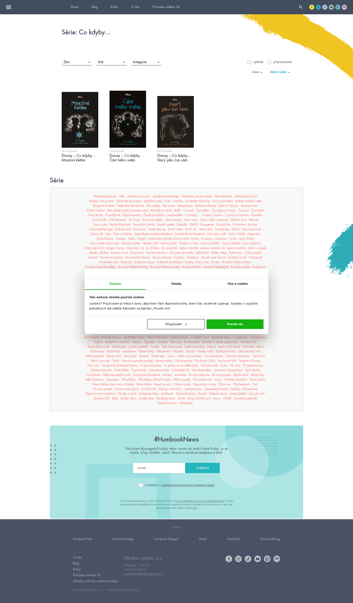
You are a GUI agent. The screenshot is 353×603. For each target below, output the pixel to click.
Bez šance (169, 205)
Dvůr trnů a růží (216, 233)
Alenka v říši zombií (101, 201)
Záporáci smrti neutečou (100, 393)
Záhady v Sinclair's (170, 388)
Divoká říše (223, 224)
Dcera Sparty (173, 219)
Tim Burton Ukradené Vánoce (120, 365)
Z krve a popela (102, 388)
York (255, 384)
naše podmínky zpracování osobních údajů (199, 501)
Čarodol (243, 210)
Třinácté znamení (101, 370)
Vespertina (112, 379)
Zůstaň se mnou (167, 403)
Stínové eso (164, 351)
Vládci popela (181, 379)
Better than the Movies (130, 205)
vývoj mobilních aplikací (123, 590)
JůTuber (103, 252)
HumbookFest (82, 539)
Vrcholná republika (235, 379)
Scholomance (258, 337)
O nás (135, 7)
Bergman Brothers (104, 205)
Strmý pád (130, 356)
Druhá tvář (96, 233)
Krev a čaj (202, 262)
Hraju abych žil (93, 248)
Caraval (188, 210)
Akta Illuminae (223, 196)
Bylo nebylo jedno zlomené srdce (127, 210)
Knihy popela (253, 252)
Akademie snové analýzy (196, 196)
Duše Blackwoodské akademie (154, 233)
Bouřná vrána (249, 205)
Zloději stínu (146, 398)
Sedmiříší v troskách (117, 342)
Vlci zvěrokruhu (202, 379)
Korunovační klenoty (137, 257)
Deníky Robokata (120, 224)
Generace (221, 238)
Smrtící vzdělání (138, 346)
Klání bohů (202, 252)
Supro (171, 356)
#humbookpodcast (105, 196)
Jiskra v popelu (257, 248)
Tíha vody (93, 365)
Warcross (225, 384)
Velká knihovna (94, 379)
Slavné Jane (119, 346)
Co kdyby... (192, 215)
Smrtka (155, 346)
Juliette (93, 252)
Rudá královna (180, 337)
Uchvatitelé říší (180, 370)
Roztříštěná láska (134, 337)
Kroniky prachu (240, 266)
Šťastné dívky (146, 351)
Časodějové (112, 215)
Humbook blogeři (166, 539)
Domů (75, 7)
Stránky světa (205, 351)
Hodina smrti (168, 243)
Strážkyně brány (226, 351)
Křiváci (215, 262)
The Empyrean (183, 360)
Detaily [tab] (177, 283)
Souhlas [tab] (115, 283)
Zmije (181, 398)
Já (142, 248)
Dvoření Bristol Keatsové (190, 233)
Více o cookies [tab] (237, 283)
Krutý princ (259, 266)
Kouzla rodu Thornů (213, 257)
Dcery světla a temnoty (214, 219)
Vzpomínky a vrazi (204, 384)
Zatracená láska (185, 393)
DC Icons (134, 219)
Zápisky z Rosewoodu (244, 388)
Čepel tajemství (131, 215)
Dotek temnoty (157, 229)
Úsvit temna (93, 374)
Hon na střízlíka (210, 243)
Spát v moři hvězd (229, 346)
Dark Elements (117, 219)
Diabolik (182, 224)
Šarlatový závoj (221, 337)
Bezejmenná (185, 205)
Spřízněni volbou (253, 346)
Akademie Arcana (138, 196)
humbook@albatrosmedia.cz (143, 574)
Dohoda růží (123, 229)
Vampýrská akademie (146, 374)
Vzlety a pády (182, 384)
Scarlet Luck (240, 337)
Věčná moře (240, 374)
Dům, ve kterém (123, 233)
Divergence (207, 224)
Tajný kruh (258, 356)
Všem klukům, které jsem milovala (113, 384)
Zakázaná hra (193, 388)
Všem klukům (258, 379)
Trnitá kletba (121, 370)
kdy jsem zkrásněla (181, 252)
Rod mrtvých (91, 337)
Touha (224, 365)
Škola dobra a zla (98, 346)
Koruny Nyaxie (162, 257)
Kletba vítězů (219, 252)
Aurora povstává (222, 201)
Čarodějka (202, 210)
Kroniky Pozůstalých (216, 266)
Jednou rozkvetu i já (213, 248)
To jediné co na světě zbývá (181, 365)
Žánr (67, 62)
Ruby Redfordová (157, 337)
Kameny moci (119, 252)
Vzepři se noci (162, 384)
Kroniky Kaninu (191, 266)
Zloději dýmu (128, 398)
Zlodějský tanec (165, 398)
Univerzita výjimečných (228, 370)
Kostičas (179, 257)
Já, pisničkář (169, 248)
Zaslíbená (167, 393)
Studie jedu (158, 356)
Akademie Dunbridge (166, 196)
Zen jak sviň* (257, 393)
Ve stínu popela (221, 374)
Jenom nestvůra (236, 248)
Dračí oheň (206, 229)
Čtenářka (256, 215)
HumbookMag (270, 539)
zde (195, 508)
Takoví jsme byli (100, 360)
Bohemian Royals (205, 205)
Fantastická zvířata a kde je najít (168, 238)
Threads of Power (249, 360)
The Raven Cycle (205, 360)
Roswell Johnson (111, 337)
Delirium (254, 219)
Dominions (139, 229)
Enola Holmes (105, 238)
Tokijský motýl (209, 365)
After (122, 196)
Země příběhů (237, 393)
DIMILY (194, 224)
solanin (211, 346)
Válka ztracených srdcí (117, 374)
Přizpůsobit (173, 324)
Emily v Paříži (236, 233)
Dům (108, 233)
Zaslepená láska (149, 393)
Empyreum (253, 233)
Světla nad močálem (189, 356)
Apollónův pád (153, 201)
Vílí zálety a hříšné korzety (154, 379)
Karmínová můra (156, 252)
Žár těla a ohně (127, 393)
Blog (95, 7)
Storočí (190, 351)
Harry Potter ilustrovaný (104, 243)
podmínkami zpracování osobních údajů (188, 485)
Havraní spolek (131, 243)
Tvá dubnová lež (159, 370)
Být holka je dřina (161, 210)
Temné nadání (163, 360)
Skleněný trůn (248, 342)
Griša (232, 238)
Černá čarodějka (153, 215)
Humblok (233, 539)
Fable (131, 238)
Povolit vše (235, 324)
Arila (167, 201)
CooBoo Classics (212, 215)
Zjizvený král (101, 398)
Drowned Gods (251, 229)
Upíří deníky (252, 370)
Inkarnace (133, 248)
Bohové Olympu (228, 205)
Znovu (217, 398)
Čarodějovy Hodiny (224, 210)
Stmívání (178, 351)
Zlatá (115, 398)
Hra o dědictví (251, 243)
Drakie (236, 229)
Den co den (100, 224)
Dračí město (175, 229)
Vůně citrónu (143, 384)
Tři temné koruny (253, 365)
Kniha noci (236, 252)
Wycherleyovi (241, 384)
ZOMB (227, 398)
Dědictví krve (238, 219)
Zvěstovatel (186, 403)
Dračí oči (191, 229)
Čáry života (95, 215)
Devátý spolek (165, 224)
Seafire (98, 342)
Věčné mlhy (257, 374)
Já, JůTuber (152, 248)
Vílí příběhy (128, 379)
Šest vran (175, 342)
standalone (129, 351)
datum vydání (278, 71)
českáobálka (175, 215)
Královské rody (109, 262)
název (255, 71)
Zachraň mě (148, 388)
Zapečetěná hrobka (216, 388)
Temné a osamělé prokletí (137, 360)
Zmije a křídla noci (199, 398)
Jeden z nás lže (189, 248)
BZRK (177, 210)
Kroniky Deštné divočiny (133, 266)
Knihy (114, 7)
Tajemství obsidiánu (238, 356)
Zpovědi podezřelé (245, 398)
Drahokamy (222, 229)
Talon (116, 360)
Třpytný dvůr (138, 370)
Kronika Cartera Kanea (236, 262)
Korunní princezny (111, 257)
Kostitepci (193, 257)
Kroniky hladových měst (165, 266)
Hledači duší (150, 243)
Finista (195, 238)
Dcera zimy (191, 219)
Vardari (167, 374)
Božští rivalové (96, 210)
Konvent (93, 257)
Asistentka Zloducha (197, 201)
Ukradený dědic (202, 370)
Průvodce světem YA (166, 7)
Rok (101, 62)
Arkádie (178, 201)
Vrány (217, 379)
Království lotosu (144, 262)
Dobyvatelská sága (101, 229)
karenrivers (137, 252)
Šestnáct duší (192, 342)
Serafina (163, 342)
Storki (203, 539)
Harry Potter (246, 238)
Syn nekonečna (213, 356)
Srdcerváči (113, 351)
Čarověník (257, 210)
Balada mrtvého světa (248, 201)
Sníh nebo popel (172, 346)
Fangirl (141, 238)
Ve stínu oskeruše (199, 374)
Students (144, 356)
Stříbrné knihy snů (249, 351)
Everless (121, 238)
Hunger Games (115, 248)
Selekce (137, 342)
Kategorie (139, 62)
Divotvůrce (239, 224)
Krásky (189, 262)
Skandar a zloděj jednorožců (220, 342)
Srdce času (97, 351)
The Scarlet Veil (226, 360)
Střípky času (113, 356)
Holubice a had (188, 243)
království (126, 262)
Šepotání (149, 342)
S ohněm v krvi (200, 337)
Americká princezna (128, 201)
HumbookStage (123, 539)
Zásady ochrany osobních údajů (95, 581)
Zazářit (202, 393)
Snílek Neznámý (194, 346)
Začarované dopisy (127, 388)
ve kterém (180, 374)
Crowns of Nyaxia (237, 215)
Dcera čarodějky (152, 219)
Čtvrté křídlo (99, 219)
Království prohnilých (169, 262)
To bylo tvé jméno (151, 365)
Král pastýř (256, 257)
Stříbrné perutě (95, 356)
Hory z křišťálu (231, 243)
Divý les (252, 224)
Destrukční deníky (144, 224)
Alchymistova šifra (246, 196)
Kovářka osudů (237, 257)
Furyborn (206, 238)
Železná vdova (218, 393)
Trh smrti (235, 365)
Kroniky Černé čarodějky (100, 266)
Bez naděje (153, 205)
